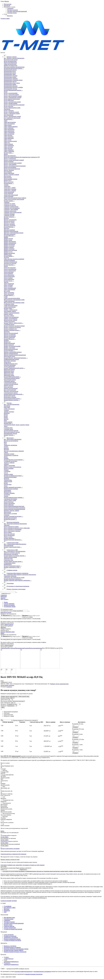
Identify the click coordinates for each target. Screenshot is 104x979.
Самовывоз (10, 8)
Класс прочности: (5, 702)
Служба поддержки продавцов (12, 940)
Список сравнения (9, 603)
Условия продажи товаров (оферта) (13, 950)
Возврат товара (8, 924)
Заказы (6, 602)
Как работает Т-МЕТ (9, 907)
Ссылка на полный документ (9, 900)
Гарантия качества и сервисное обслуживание (13, 854)
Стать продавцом (8, 934)
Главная (3, 648)
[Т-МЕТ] (33, 51)
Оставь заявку (4, 837)
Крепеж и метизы (10, 648)
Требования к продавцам (11, 937)
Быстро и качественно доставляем (10, 848)
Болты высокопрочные (35, 648)
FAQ (5, 912)
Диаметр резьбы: (5, 698)
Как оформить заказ (9, 917)
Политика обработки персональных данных (16, 949)
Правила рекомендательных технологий (15, 951)
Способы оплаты (12, 12)
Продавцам (7, 5)
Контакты (10, 15)
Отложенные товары (9, 606)
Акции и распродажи (10, 927)
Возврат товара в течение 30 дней (10, 859)
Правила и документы (10, 946)
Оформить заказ (10, 631)
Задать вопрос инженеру (7, 685)
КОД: (2, 681)
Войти (2, 612)
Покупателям (7, 4)
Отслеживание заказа (7, 610)
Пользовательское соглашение (12, 947)
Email (2, 869)
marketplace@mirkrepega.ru (11, 961)
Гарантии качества (9, 926)
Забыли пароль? (9, 624)
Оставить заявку (5, 18)
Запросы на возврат (9, 605)
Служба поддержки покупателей (13, 929)
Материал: (3, 704)
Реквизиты (7, 910)
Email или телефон (28, 617)
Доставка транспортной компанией (17, 11)
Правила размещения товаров (12, 939)
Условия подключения (10, 936)
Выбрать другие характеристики (59, 684)
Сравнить (9, 686)
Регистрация (7, 612)
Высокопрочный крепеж (22, 648)
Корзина (3, 631)
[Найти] (16, 592)
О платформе (7, 906)
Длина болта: (4, 699)
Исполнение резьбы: (6, 701)
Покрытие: (4, 705)
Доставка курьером (12, 10)
